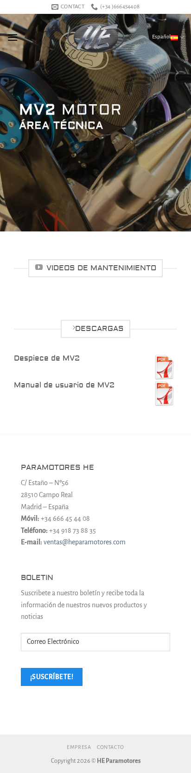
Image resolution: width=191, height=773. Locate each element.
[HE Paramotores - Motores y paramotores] (95, 37)
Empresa (79, 747)
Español (161, 37)
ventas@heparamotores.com (85, 542)
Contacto (110, 747)
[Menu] (12, 37)
